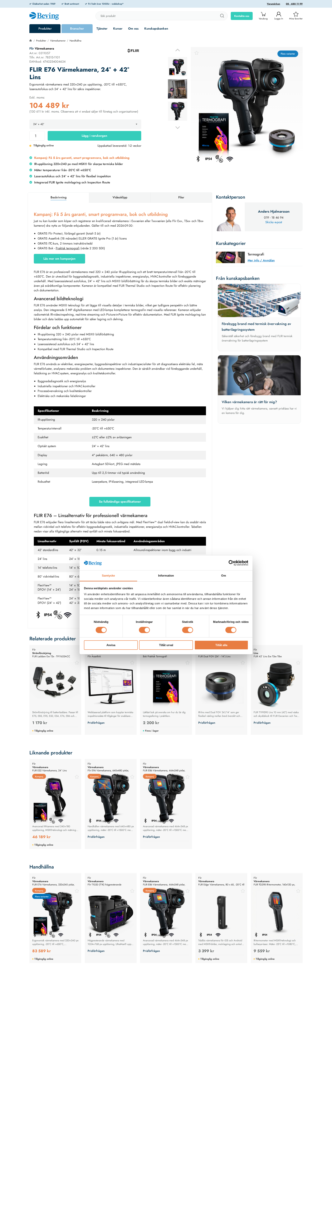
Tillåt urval (166, 645)
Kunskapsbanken (156, 28)
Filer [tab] (181, 197)
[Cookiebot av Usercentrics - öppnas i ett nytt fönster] (231, 563)
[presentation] (177, 66)
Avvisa (110, 645)
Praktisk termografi (68, 248)
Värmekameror (58, 40)
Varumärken (273, 4)
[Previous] (177, 50)
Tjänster (101, 28)
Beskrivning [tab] (58, 197)
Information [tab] (166, 575)
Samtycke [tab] (108, 575)
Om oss (133, 28)
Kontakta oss (241, 16)
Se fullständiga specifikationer (120, 501)
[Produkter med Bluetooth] (39, 614)
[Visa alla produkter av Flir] (133, 50)
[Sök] (222, 16)
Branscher (77, 28)
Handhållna (75, 40)
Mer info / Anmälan (261, 260)
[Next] (177, 127)
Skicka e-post (273, 222)
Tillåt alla (221, 645)
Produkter (45, 28)
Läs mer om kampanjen (59, 258)
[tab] (177, 66)
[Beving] (44, 16)
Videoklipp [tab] (120, 197)
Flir (31, 48)
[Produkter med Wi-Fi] (67, 614)
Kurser (117, 28)
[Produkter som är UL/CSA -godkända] (58, 614)
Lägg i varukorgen (94, 135)
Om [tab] (223, 575)
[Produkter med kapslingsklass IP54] (48, 614)
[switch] (144, 630)
